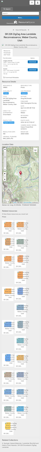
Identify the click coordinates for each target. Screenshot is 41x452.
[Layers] (35, 150)
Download (32, 62)
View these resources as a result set (15, 214)
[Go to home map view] (4, 173)
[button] (20, 173)
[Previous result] (14, 30)
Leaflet (14, 202)
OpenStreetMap (28, 202)
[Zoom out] (5, 169)
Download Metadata (12, 77)
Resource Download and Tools (7, 53)
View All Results (21, 30)
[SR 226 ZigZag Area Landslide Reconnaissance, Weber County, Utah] (20, 46)
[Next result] (28, 30)
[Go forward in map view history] (4, 176)
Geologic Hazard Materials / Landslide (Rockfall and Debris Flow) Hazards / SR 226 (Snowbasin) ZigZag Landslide (20, 445)
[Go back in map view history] (4, 179)
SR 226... (7, 233)
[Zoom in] (5, 149)
